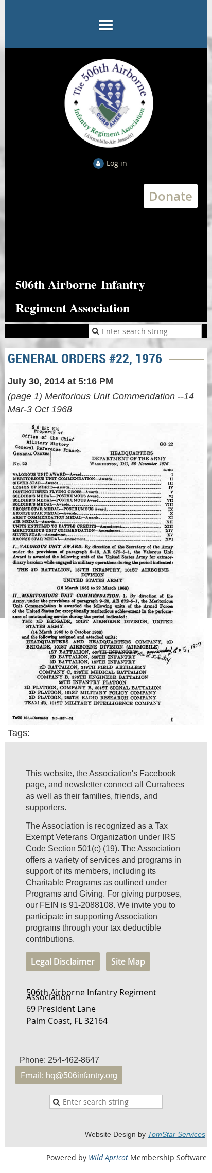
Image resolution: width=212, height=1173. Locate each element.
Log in (117, 163)
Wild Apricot (108, 1157)
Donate (170, 196)
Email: (69, 1075)
